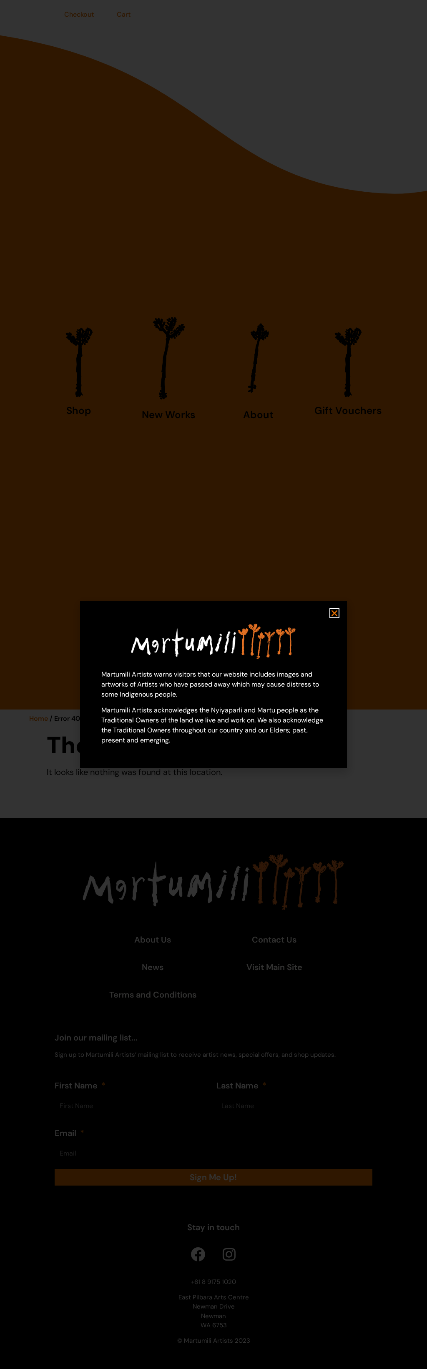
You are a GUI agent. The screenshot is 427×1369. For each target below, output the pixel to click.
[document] (213, 684)
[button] (334, 613)
